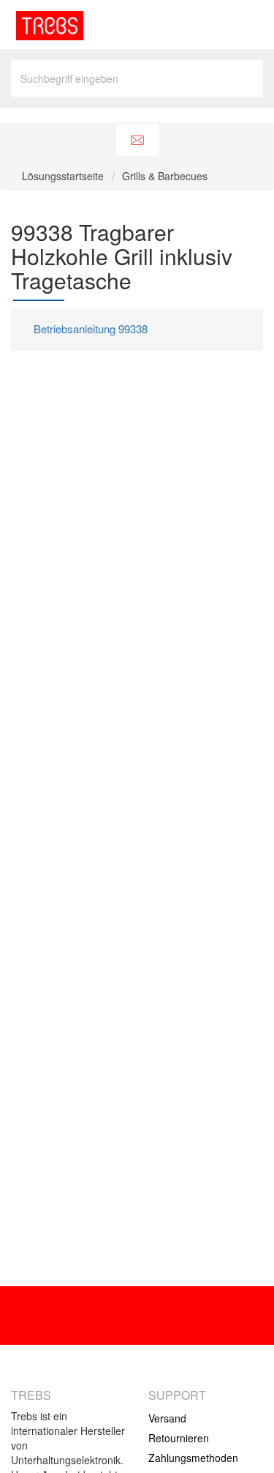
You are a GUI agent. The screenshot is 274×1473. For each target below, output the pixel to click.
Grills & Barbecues (165, 175)
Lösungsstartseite (64, 175)
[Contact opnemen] (137, 140)
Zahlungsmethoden (193, 1457)
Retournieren (178, 1438)
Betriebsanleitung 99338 (91, 328)
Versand (167, 1418)
